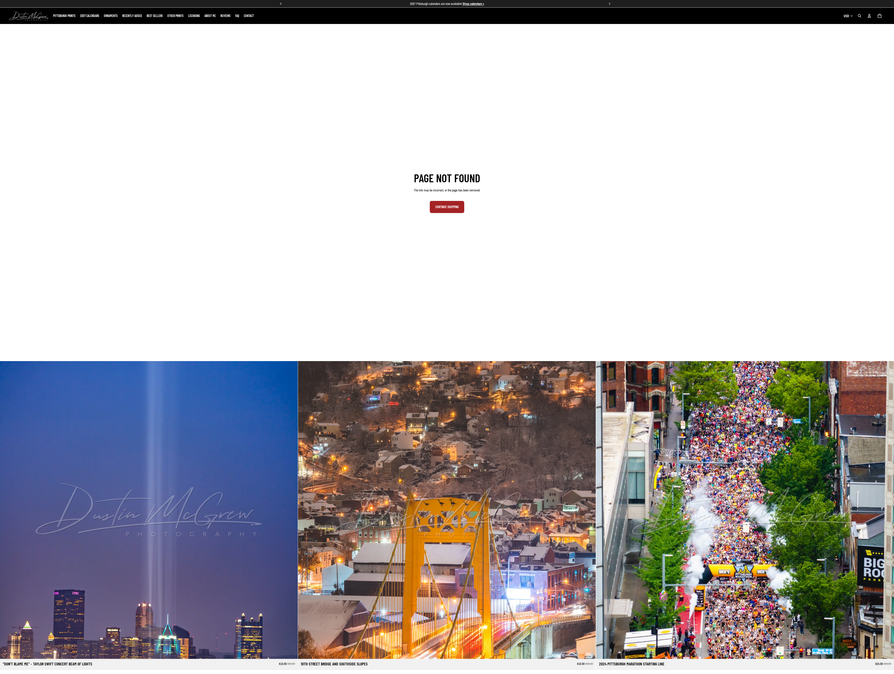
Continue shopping (447, 207)
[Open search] (859, 16)
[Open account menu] (869, 16)
